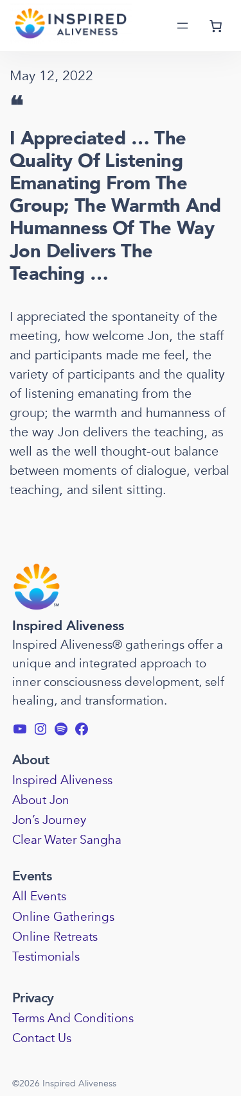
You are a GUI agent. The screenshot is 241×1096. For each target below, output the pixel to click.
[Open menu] (182, 25)
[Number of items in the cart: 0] (216, 25)
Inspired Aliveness (68, 626)
